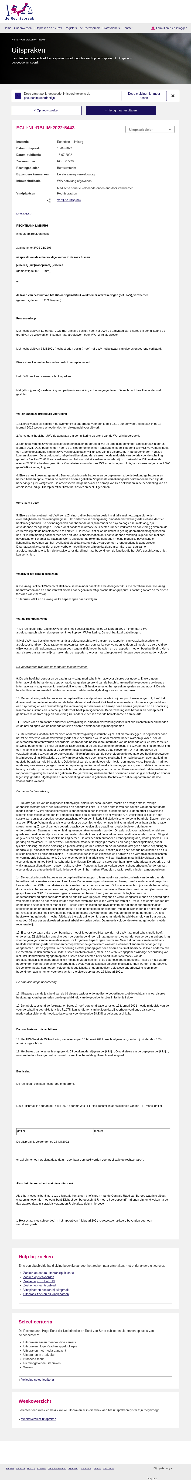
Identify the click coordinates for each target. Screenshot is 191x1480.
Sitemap (20, 1468)
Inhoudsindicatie (28, 181)
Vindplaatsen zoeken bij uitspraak (46, 1290)
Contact (127, 28)
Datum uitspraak (28, 148)
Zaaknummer (25, 161)
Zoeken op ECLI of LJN (39, 1281)
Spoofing (73, 1468)
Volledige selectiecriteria (37, 1379)
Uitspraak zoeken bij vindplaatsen (46, 1294)
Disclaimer (108, 1468)
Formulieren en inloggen (171, 28)
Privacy (31, 1468)
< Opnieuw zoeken (46, 110)
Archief (97, 1468)
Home (7, 28)
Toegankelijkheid (57, 1468)
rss (176, 1468)
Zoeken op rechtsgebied (39, 1285)
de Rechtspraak (90, 28)
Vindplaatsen (25, 193)
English (10, 1468)
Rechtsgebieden (27, 168)
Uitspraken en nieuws (48, 28)
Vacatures (86, 1468)
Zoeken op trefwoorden (38, 1277)
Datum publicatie (28, 155)
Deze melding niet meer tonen (144, 96)
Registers (71, 28)
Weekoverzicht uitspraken (38, 1419)
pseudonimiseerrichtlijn (39, 98)
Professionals (111, 28)
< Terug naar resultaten (121, 110)
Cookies (41, 1468)
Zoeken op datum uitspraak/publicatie (48, 1273)
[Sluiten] (173, 95)
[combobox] (150, 129)
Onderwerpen (23, 28)
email (182, 1468)
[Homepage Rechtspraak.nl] (17, 10)
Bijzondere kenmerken (32, 174)
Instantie (22, 142)
